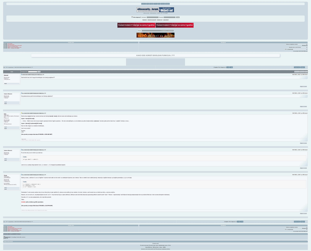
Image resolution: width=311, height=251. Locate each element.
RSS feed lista (155, 247)
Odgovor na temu (303, 86)
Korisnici (162, 3)
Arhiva (160, 247)
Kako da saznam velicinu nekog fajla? (15, 45)
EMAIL (158, 13)
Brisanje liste (305, 45)
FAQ (148, 3)
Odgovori (302, 67)
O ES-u (155, 3)
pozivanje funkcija (11, 44)
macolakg (14, 237)
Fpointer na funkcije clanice (13, 46)
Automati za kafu (144, 249)
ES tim (169, 245)
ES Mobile (165, 13)
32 (300, 51)
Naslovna (144, 3)
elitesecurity (146, 13)
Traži (39, 71)
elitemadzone (153, 13)
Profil (5, 83)
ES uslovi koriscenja (144, 245)
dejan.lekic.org (8, 123)
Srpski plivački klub (151, 249)
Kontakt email (155, 243)
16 (299, 51)
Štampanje (302, 71)
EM (163, 247)
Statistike (167, 3)
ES (165, 247)
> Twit (231, 67)
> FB (228, 67)
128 (304, 51)
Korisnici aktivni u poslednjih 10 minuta (12, 233)
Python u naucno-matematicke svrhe (14, 47)
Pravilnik (151, 3)
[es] (4, 67)
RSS (161, 13)
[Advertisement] (155, 62)
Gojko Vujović (155, 245)
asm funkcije (10, 43)
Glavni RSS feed (148, 247)
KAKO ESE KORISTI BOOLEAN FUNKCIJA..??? (23, 67)
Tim (159, 3)
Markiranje (297, 71)
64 (302, 51)
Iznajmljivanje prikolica (165, 249)
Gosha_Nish (18, 237)
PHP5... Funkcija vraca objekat (13, 48)
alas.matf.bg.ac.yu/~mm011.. (11, 184)
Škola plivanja (158, 249)
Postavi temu (296, 67)
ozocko (23, 237)
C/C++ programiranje (10, 67)
